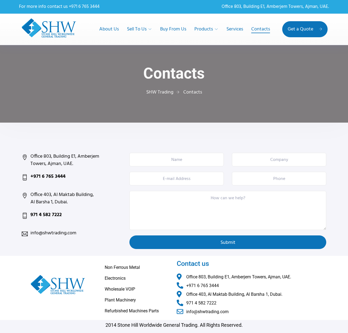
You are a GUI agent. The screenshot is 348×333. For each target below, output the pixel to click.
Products (203, 29)
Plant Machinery (120, 300)
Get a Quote (300, 29)
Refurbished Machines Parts (132, 310)
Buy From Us (173, 29)
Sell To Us (137, 29)
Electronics (115, 278)
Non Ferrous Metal (122, 267)
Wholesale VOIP (120, 289)
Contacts (260, 29)
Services (234, 29)
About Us (109, 29)
